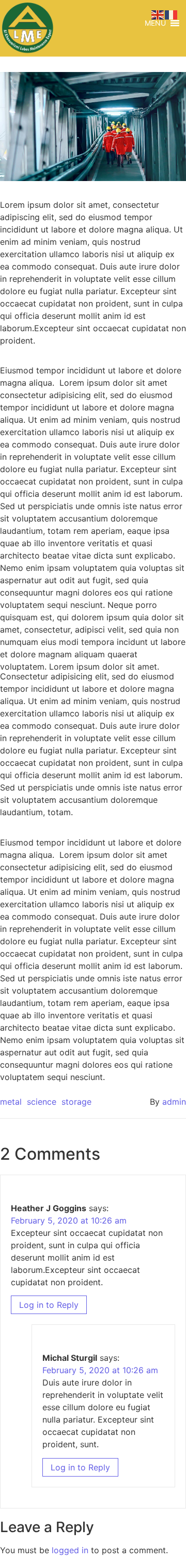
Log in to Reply (49, 1305)
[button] (155, 23)
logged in (70, 1550)
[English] (158, 14)
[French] (171, 14)
